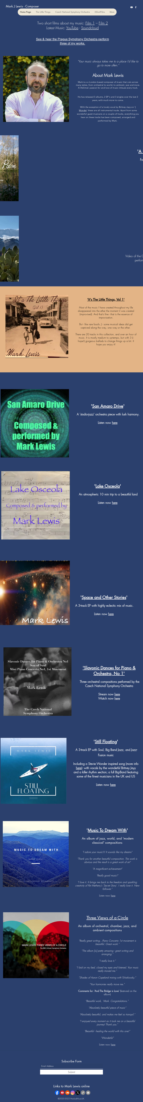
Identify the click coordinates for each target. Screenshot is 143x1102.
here (111, 614)
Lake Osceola (108, 486)
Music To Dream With (107, 830)
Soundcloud (90, 28)
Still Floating (106, 741)
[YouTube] (131, 7)
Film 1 (90, 23)
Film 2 (103, 23)
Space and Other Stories (104, 597)
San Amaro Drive (107, 406)
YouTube (72, 28)
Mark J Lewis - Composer (22, 6)
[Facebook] (135, 7)
